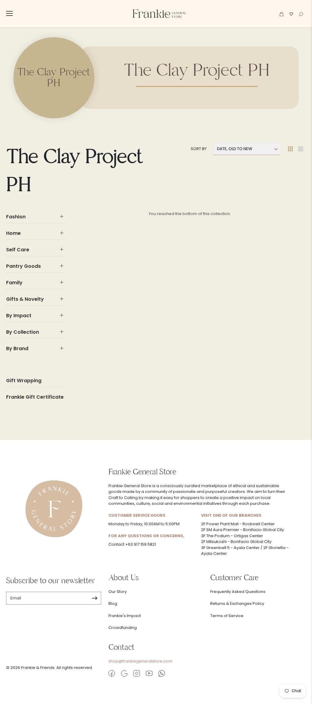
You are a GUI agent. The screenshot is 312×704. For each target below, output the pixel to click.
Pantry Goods (23, 266)
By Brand (17, 348)
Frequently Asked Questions (237, 591)
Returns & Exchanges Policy (237, 603)
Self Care (17, 249)
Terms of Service (226, 616)
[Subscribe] (94, 598)
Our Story (117, 591)
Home (13, 233)
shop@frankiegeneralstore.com (140, 661)
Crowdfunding (122, 627)
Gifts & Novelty (25, 299)
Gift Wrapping (23, 380)
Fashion (16, 216)
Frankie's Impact (124, 616)
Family (14, 282)
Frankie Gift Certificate (35, 396)
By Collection (22, 332)
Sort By (199, 149)
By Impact (18, 315)
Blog (112, 603)
